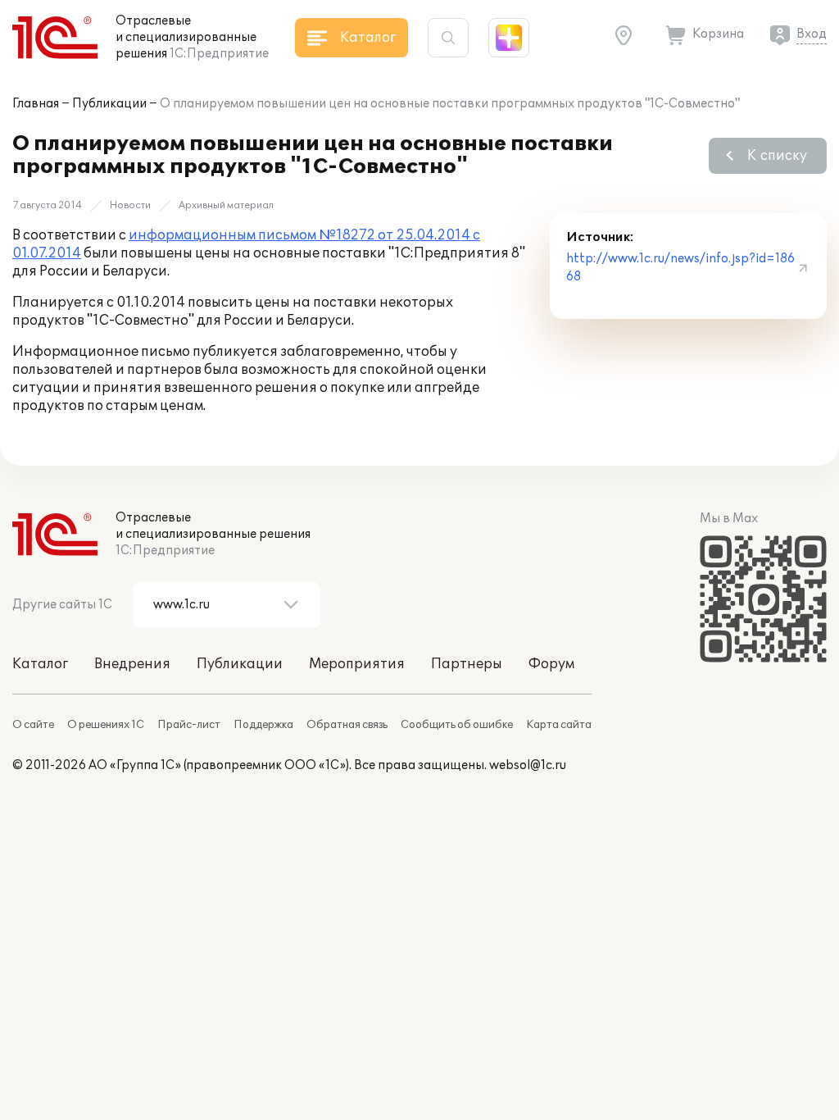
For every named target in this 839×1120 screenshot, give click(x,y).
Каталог (40, 664)
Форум (551, 664)
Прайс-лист (188, 724)
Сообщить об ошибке (457, 724)
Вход (811, 34)
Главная (35, 104)
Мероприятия (357, 664)
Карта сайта (559, 724)
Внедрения (132, 664)
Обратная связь (347, 724)
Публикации (109, 104)
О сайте (33, 724)
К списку (777, 156)
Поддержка (263, 724)
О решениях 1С (105, 724)
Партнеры (466, 664)
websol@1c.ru (527, 765)
